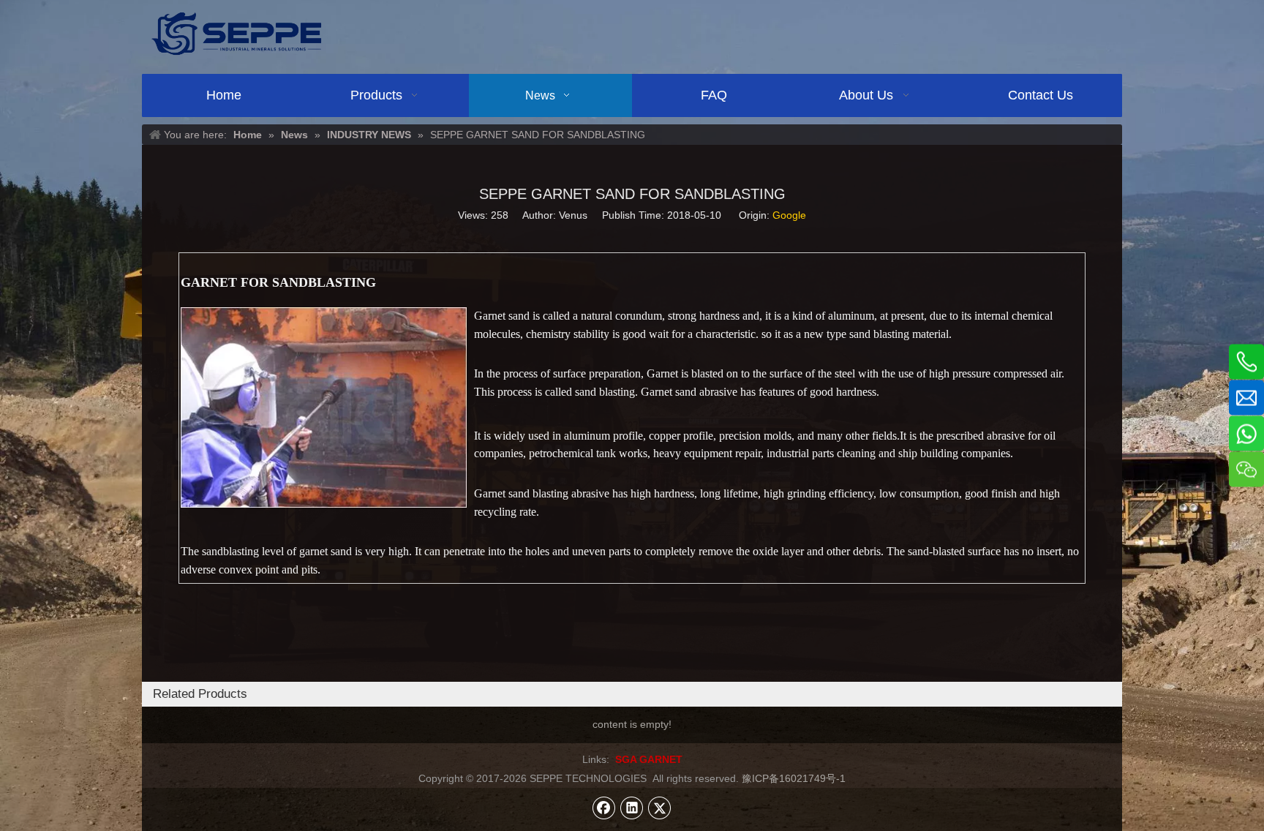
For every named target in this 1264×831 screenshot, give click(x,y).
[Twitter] (660, 807)
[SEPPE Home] (236, 33)
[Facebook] (604, 807)
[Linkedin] (632, 807)
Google (789, 215)
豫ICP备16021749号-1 (794, 778)
